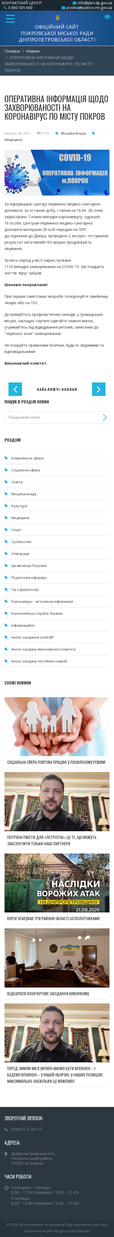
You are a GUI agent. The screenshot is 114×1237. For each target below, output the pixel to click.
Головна (12, 51)
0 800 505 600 (20, 7)
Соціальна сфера (25, 470)
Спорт (16, 529)
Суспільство (21, 541)
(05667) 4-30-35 (26, 1129)
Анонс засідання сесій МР (32, 637)
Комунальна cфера (27, 458)
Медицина (13, 139)
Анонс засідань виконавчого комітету (43, 649)
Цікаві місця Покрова (29, 565)
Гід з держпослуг (25, 589)
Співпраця (20, 553)
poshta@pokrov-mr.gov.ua (89, 7)
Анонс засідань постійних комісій (39, 661)
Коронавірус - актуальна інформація (42, 601)
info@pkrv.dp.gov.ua (95, 2)
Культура (19, 505)
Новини (33, 51)
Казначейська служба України (37, 613)
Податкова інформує (28, 577)
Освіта (17, 482)
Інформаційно (23, 625)
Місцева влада (73, 133)
